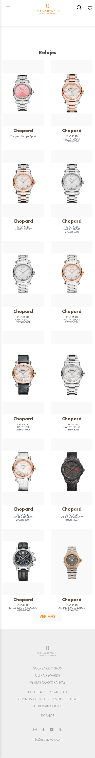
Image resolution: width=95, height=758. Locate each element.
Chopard (23, 130)
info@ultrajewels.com (48, 739)
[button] (8, 8)
